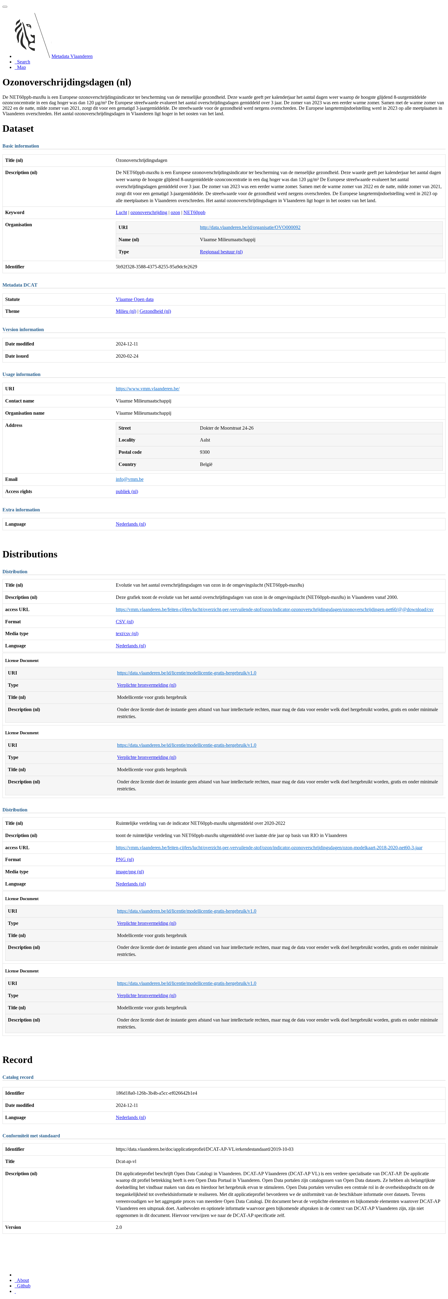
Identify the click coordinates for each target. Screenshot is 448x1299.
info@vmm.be (130, 479)
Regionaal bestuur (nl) (221, 251)
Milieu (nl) (126, 311)
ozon (175, 212)
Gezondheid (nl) (155, 311)
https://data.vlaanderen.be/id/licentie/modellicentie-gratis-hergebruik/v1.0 (186, 672)
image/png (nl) (130, 871)
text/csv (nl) (127, 633)
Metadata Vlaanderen (72, 56)
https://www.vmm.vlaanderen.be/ (148, 388)
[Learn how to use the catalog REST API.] (15, 1291)
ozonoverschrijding (148, 212)
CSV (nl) (124, 621)
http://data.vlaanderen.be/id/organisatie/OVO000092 (250, 227)
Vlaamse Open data (135, 299)
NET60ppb (194, 212)
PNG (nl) (125, 859)
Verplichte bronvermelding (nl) (146, 685)
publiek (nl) (127, 491)
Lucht (121, 212)
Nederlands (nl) (131, 524)
